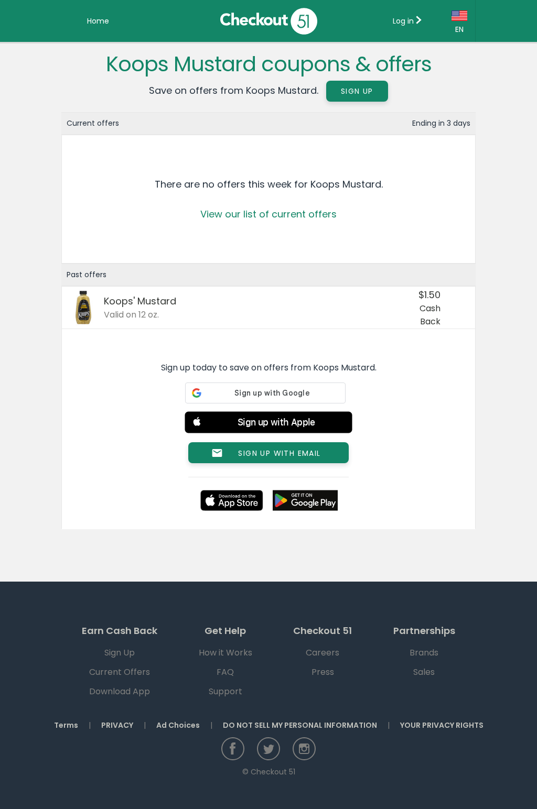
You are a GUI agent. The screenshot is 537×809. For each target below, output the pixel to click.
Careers (322, 653)
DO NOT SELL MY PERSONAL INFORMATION (300, 725)
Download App (119, 691)
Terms (66, 725)
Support (225, 691)
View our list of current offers (268, 214)
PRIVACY (117, 725)
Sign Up (357, 91)
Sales (424, 672)
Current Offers (119, 672)
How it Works (225, 653)
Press (323, 672)
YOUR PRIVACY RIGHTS (442, 725)
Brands (424, 653)
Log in (404, 21)
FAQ (225, 672)
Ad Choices (178, 725)
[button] (268, 424)
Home (98, 21)
